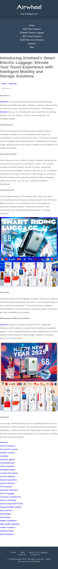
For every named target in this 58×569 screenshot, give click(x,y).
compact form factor (9, 473)
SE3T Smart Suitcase (31, 36)
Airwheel (32, 43)
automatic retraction (9, 490)
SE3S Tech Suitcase (32, 29)
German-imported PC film (11, 503)
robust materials (7, 466)
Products (22, 554)
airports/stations (7, 534)
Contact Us (35, 554)
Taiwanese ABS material (10, 507)
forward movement (8, 480)
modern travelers (7, 527)
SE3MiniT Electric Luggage (32, 32)
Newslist (12, 83)
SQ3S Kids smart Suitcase (32, 40)
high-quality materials (9, 524)
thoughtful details (7, 469)
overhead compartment (10, 497)
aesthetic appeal (7, 459)
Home (31, 25)
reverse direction (7, 483)
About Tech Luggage (38, 552)
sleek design (5, 514)
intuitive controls (7, 452)
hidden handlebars (8, 520)
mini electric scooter (9, 449)
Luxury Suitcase (33, 561)
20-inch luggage (7, 493)
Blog (32, 47)
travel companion (7, 446)
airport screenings (8, 500)
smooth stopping (7, 476)
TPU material (6, 486)
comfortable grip (7, 463)
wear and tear (6, 510)
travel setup (5, 517)
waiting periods (6, 531)
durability (4, 456)
